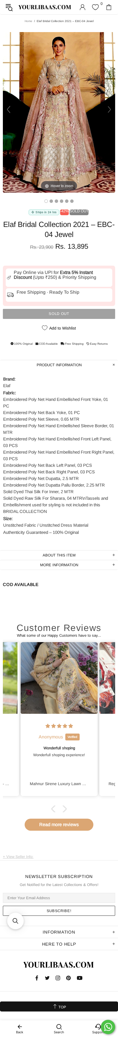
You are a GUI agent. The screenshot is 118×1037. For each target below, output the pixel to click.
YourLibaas (45, 7)
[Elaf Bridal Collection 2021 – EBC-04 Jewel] (46, 201)
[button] (55, 809)
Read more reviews (59, 824)
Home (28, 21)
